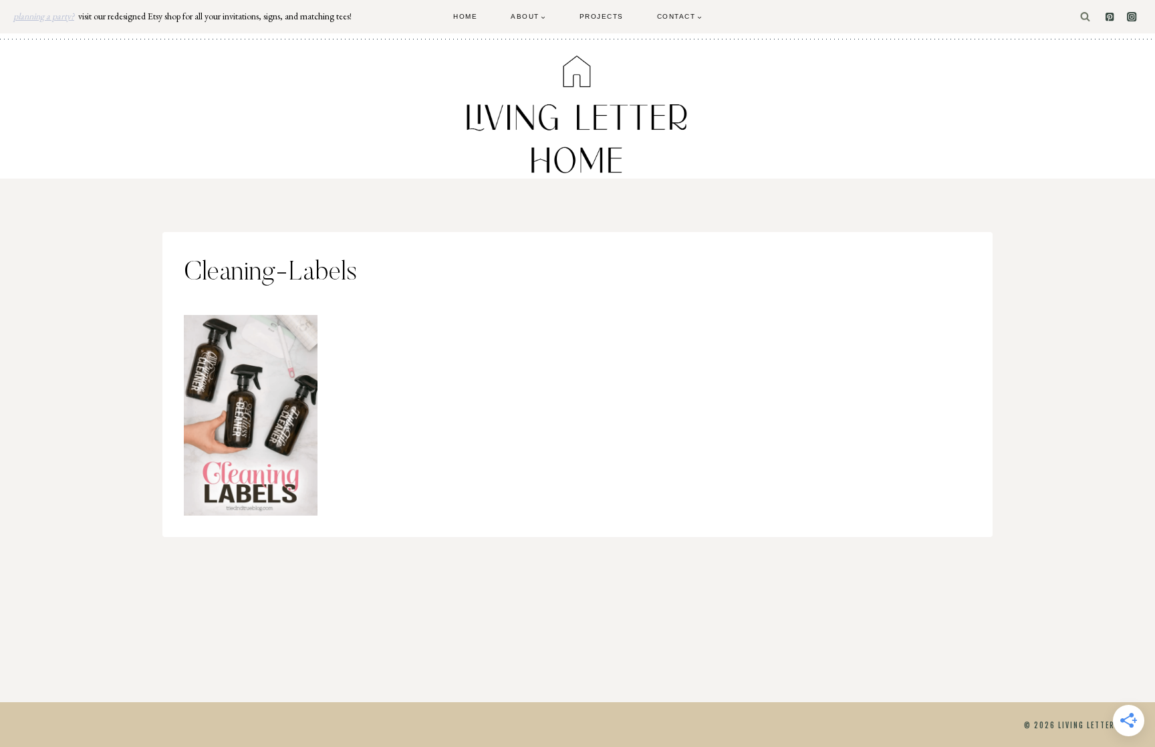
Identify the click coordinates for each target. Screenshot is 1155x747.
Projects (602, 16)
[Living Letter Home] (577, 114)
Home (465, 16)
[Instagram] (1132, 17)
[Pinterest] (1110, 17)
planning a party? (43, 16)
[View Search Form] (1085, 17)
